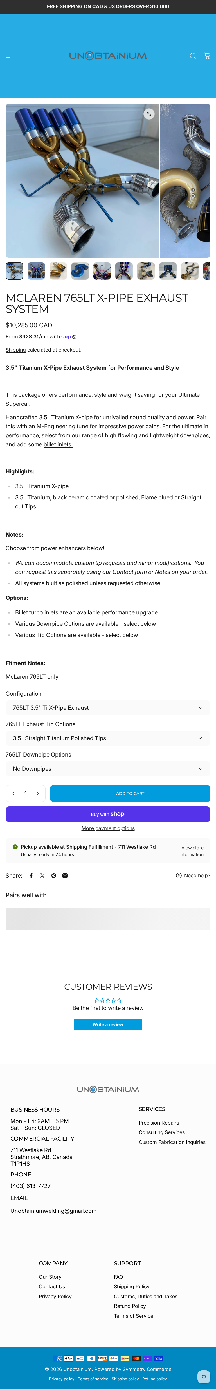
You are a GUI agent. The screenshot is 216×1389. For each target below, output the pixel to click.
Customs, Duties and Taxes (145, 1296)
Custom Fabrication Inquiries (172, 1142)
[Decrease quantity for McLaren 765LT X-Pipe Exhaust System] (12, 793)
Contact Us (52, 1286)
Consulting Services (162, 1132)
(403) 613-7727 (30, 1186)
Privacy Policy (55, 1296)
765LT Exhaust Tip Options (40, 724)
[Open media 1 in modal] (149, 114)
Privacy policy (62, 1379)
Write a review (108, 1024)
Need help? (197, 875)
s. (70, 444)
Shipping (16, 350)
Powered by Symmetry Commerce (133, 1369)
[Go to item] (14, 271)
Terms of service (93, 1379)
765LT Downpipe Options (38, 754)
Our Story (50, 1277)
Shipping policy (125, 1379)
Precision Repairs (159, 1123)
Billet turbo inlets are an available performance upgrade (86, 612)
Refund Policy (130, 1306)
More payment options (108, 828)
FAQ (118, 1277)
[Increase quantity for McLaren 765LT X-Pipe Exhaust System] (38, 793)
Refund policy (154, 1379)
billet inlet (56, 444)
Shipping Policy (132, 1286)
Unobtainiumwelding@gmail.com (53, 1210)
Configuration (24, 693)
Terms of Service (133, 1316)
